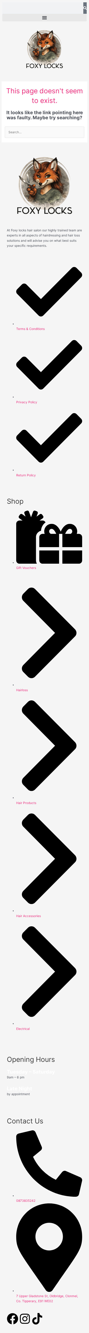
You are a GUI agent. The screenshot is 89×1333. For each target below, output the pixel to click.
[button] (44, 17)
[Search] (85, 8)
